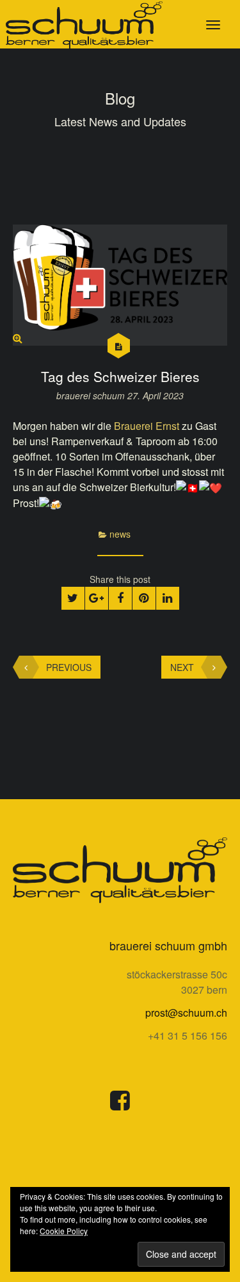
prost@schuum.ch (186, 1012)
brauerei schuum (91, 395)
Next (182, 667)
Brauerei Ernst (146, 425)
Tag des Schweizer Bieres (120, 376)
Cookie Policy (64, 1230)
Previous (69, 667)
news (120, 533)
